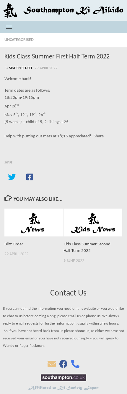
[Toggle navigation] (9, 27)
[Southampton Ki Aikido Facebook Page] (63, 365)
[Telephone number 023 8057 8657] (75, 365)
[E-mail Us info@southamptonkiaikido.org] (52, 365)
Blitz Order (13, 244)
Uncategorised (19, 40)
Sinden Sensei (20, 68)
